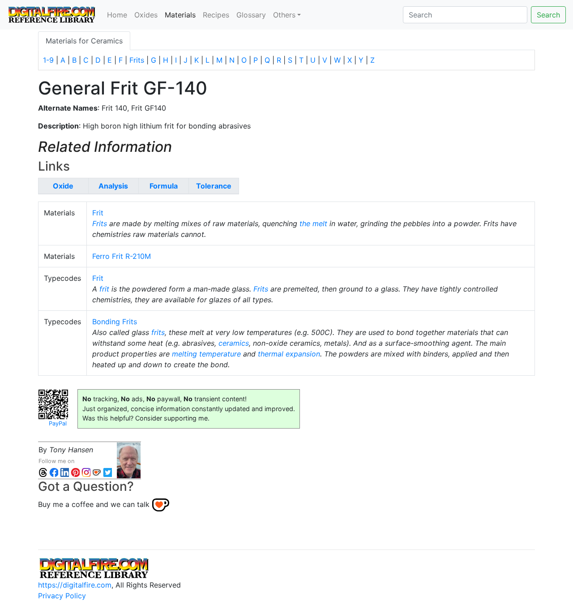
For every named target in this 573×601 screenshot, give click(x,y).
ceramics (233, 343)
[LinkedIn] (64, 471)
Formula (164, 185)
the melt (313, 223)
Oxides (146, 14)
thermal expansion (289, 353)
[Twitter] (107, 471)
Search (548, 14)
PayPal (58, 423)
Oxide (63, 185)
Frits (136, 60)
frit (104, 288)
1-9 (48, 60)
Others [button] (284, 14)
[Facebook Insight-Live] (53, 471)
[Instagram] (85, 471)
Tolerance (213, 185)
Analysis (113, 185)
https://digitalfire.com (74, 584)
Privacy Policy (62, 595)
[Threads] (42, 471)
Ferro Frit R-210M (121, 256)
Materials (182, 14)
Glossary (251, 14)
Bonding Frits (114, 321)
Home (117, 14)
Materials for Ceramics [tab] (84, 40)
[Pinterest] (75, 471)
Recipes (216, 14)
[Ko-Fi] (96, 471)
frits (158, 332)
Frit (97, 212)
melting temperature (206, 353)
